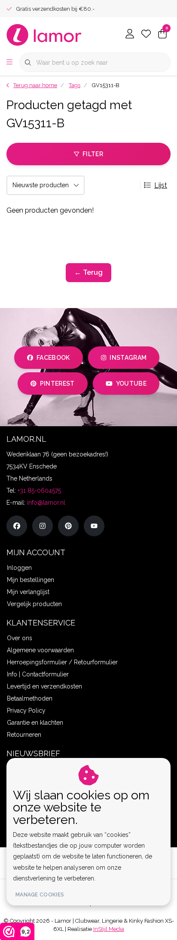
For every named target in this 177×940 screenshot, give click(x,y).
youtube (131, 383)
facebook (53, 357)
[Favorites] (146, 34)
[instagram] (42, 526)
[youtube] (94, 526)
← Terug (88, 272)
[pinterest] (68, 526)
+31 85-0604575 (39, 490)
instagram (128, 357)
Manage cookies (39, 895)
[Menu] (9, 62)
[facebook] (16, 526)
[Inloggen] (130, 34)
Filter (92, 154)
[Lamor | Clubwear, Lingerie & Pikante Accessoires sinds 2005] (44, 34)
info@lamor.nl (46, 502)
